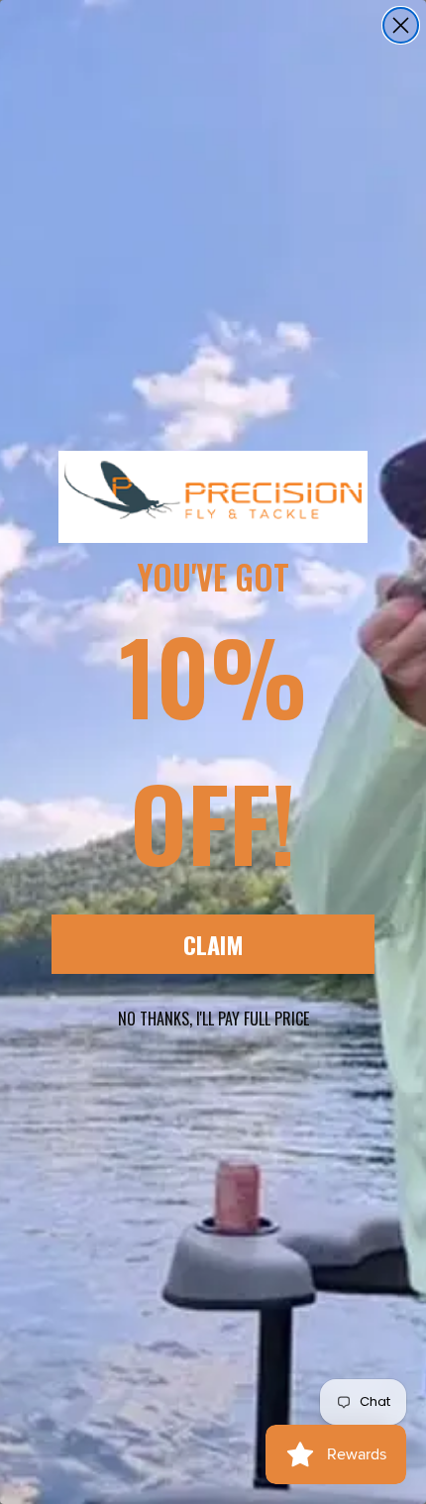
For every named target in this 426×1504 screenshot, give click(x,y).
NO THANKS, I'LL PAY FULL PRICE (213, 1018)
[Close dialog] (400, 25)
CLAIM (213, 944)
